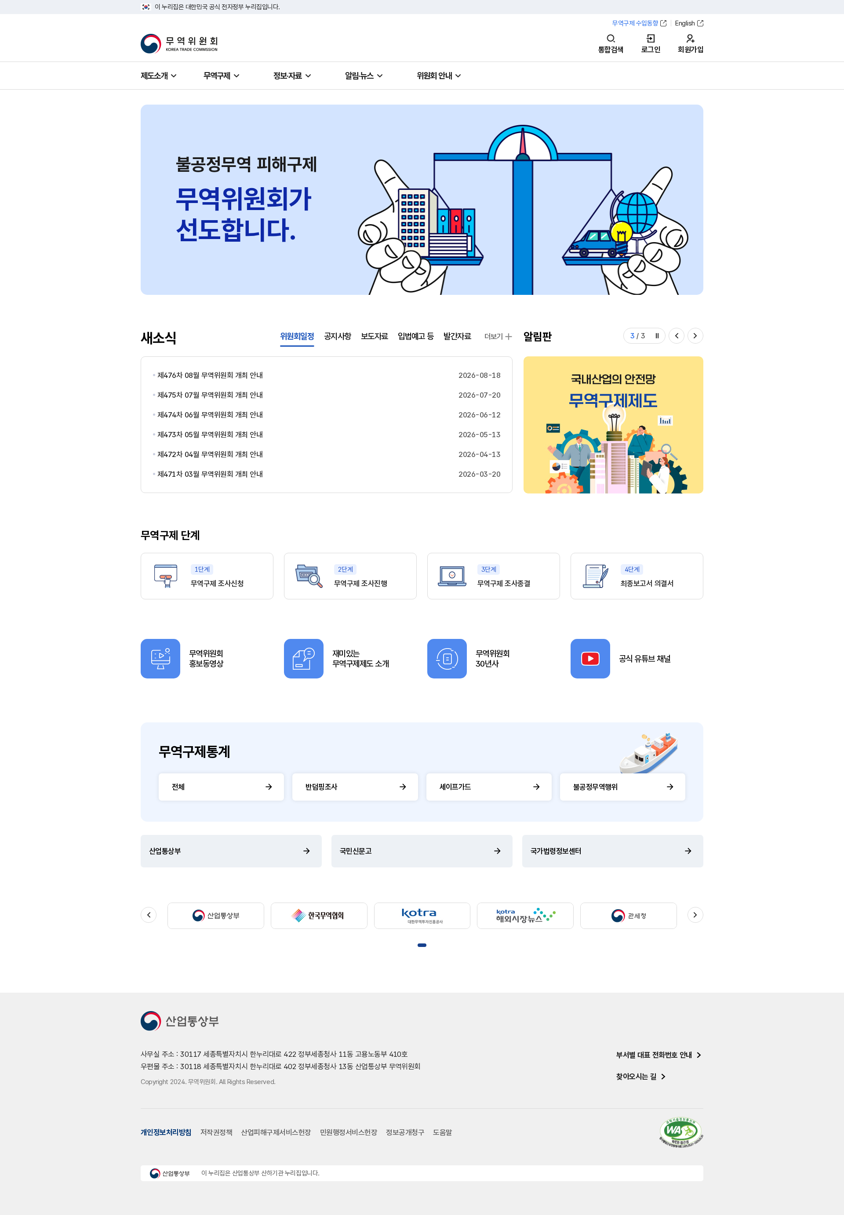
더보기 (493, 336)
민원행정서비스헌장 (348, 1132)
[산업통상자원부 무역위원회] (179, 44)
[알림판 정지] (657, 336)
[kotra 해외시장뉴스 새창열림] (525, 916)
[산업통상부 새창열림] (215, 916)
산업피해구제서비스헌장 (276, 1132)
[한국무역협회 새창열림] (319, 916)
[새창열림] (613, 424)
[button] (676, 336)
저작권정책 (216, 1132)
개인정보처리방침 (166, 1132)
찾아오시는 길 (636, 1076)
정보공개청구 (405, 1132)
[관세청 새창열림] (628, 916)
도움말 (442, 1132)
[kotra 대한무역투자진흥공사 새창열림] (422, 916)
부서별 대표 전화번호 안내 (654, 1055)
